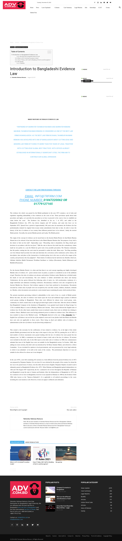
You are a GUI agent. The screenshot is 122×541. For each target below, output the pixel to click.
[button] (119, 8)
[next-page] (14, 470)
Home (31, 7)
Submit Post (33, 12)
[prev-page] (11, 470)
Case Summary (68, 7)
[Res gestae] (66, 453)
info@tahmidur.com (16, 519)
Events (108, 7)
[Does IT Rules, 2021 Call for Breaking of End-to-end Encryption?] (43, 453)
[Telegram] (104, 2)
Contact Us (70, 536)
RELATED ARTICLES (17, 442)
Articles (17, 42)
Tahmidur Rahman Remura (19, 77)
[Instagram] (97, 2)
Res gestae (20, 61)
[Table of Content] (49, 52)
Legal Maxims (78, 7)
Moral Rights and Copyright (18, 410)
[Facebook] (94, 2)
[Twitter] (107, 2)
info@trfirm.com (48, 196)
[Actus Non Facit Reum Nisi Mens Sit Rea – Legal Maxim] (50, 508)
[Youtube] (110, 2)
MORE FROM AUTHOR (32, 442)
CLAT (100, 7)
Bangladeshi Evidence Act (21, 47)
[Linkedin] (101, 2)
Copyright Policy (107, 536)
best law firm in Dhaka (47, 135)
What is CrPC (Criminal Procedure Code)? (28, 58)
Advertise (77, 536)
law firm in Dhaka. (30, 509)
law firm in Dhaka (44, 190)
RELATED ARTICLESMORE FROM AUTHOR (30, 56)
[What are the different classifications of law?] (50, 499)
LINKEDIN (22, 63)
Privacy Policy (85, 536)
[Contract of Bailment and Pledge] (50, 490)
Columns (57, 7)
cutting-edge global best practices (36, 148)
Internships (93, 7)
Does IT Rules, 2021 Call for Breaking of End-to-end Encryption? (34, 60)
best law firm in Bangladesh (27, 507)
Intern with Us (62, 536)
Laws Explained (46, 7)
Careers (54, 536)
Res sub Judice (71, 410)
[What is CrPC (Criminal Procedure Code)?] (20, 453)
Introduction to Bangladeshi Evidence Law (25, 54)
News (37, 7)
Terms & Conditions (96, 536)
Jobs (86, 7)
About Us (48, 536)
